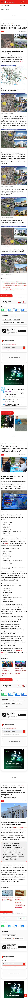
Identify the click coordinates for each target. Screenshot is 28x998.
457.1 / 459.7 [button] (6, 5)
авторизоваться (12, 344)
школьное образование (9, 322)
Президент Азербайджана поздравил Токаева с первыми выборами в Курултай (7, 672)
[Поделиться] (25, 995)
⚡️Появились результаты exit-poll (12, 399)
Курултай (6, 706)
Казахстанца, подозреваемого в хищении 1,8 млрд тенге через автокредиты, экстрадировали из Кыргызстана (20, 902)
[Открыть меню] (2, 2)
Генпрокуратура (7, 938)
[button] (23, 5)
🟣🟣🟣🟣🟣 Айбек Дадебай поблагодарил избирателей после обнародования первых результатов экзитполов (14, 393)
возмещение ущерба (18, 938)
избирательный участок (9, 703)
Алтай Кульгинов (7, 319)
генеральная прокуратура (9, 935)
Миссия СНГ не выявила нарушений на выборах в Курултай (20, 671)
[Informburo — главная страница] (9, 2)
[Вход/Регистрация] (23, 2)
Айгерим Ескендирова (15, 785)
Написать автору (23, 31)
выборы (19, 703)
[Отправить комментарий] (24, 347)
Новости (8, 9)
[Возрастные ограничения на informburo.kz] (20, 2)
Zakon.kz (7, 543)
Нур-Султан (17, 319)
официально (13, 443)
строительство (20, 322)
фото (12, 23)
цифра (22, 785)
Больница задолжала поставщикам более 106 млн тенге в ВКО (7, 899)
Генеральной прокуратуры (20, 827)
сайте (21, 61)
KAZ (26, 1)
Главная (2, 9)
